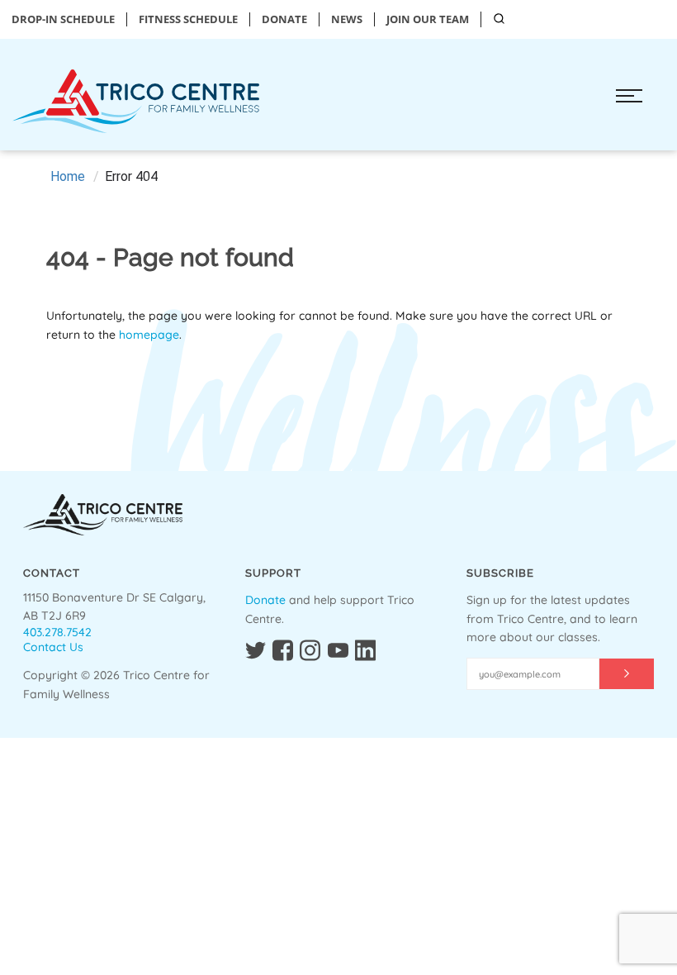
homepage (149, 334)
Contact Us (53, 647)
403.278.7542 (57, 632)
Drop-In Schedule (63, 19)
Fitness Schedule (188, 19)
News (346, 19)
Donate (265, 599)
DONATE (284, 19)
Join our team (427, 19)
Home (67, 176)
